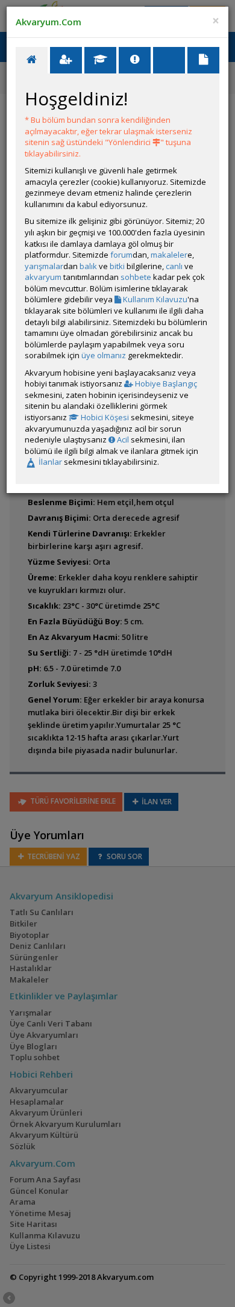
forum (121, 254)
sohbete (136, 277)
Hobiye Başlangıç (165, 383)
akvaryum (43, 277)
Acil (122, 439)
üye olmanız (103, 355)
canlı (174, 266)
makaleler (169, 254)
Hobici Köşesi (104, 417)
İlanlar (49, 461)
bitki (117, 266)
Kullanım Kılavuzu (154, 299)
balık (88, 266)
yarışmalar (44, 266)
